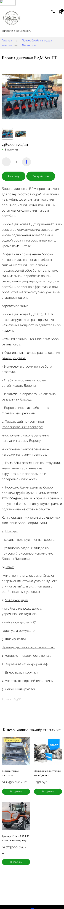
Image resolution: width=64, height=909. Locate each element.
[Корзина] (59, 11)
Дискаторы (29, 45)
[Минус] (6, 161)
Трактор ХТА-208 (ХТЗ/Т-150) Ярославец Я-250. (15, 838)
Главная (7, 40)
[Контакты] (53, 11)
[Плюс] (26, 161)
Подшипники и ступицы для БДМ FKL (47, 773)
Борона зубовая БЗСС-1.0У (10, 773)
